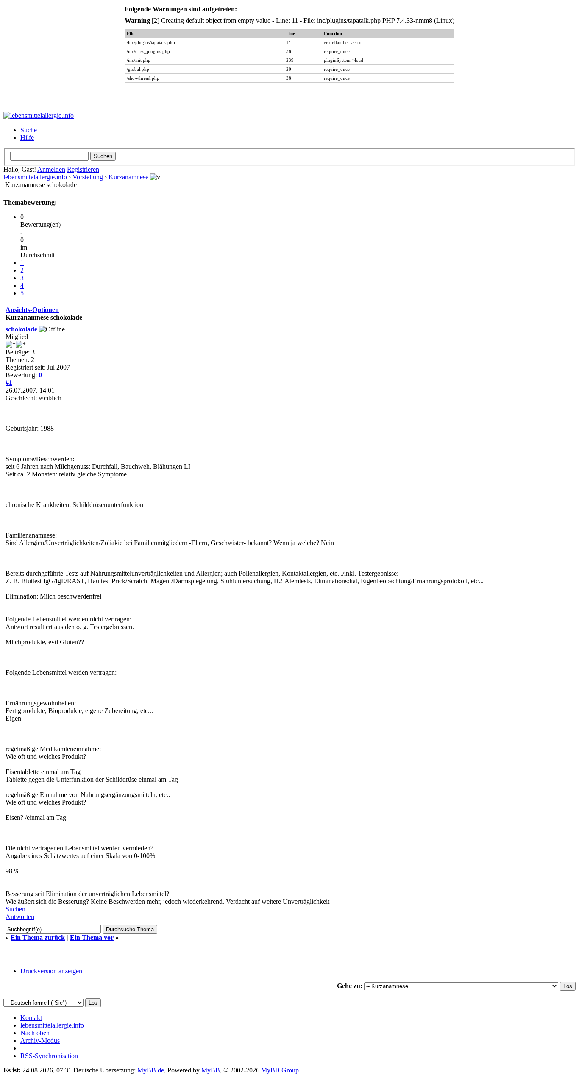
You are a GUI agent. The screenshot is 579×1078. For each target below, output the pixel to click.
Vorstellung (87, 177)
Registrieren (83, 169)
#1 (9, 382)
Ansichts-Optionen (32, 309)
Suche (28, 130)
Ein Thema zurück (38, 937)
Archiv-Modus (40, 1040)
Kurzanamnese (128, 177)
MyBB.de (150, 1070)
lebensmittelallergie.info (35, 177)
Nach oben (35, 1032)
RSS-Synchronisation (49, 1055)
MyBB (210, 1070)
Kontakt (31, 1017)
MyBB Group (280, 1070)
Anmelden (51, 169)
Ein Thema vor (92, 937)
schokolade (21, 329)
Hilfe (27, 137)
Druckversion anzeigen (51, 971)
